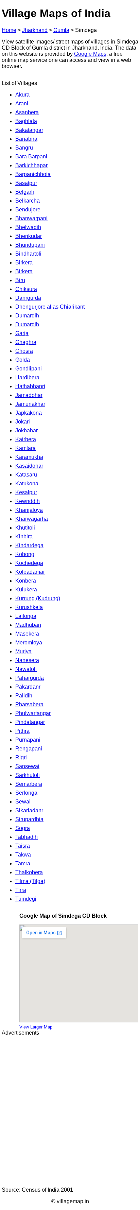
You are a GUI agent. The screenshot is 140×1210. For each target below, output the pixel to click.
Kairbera (25, 439)
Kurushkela (29, 607)
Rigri (21, 757)
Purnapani (27, 740)
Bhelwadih (28, 227)
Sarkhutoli (27, 775)
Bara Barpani (31, 156)
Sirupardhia (29, 819)
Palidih (23, 695)
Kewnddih (27, 501)
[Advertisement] (70, 1111)
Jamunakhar (30, 404)
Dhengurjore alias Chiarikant (50, 307)
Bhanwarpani (31, 218)
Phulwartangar (33, 713)
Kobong (24, 554)
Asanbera (27, 112)
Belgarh (24, 192)
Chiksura (26, 289)
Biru (20, 280)
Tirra (20, 890)
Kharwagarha (31, 519)
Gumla (61, 30)
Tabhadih (26, 837)
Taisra (22, 846)
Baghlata (26, 121)
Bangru (24, 148)
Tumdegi (25, 899)
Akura (22, 95)
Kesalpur (26, 492)
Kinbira (24, 536)
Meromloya (28, 642)
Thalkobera (29, 872)
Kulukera (26, 589)
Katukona (26, 483)
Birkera (24, 262)
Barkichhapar (31, 165)
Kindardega (29, 545)
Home (9, 30)
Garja (22, 333)
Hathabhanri (30, 386)
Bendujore (27, 209)
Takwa (23, 855)
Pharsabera (29, 704)
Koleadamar (30, 572)
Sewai (23, 802)
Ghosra (24, 351)
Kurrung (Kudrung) (37, 598)
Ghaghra (25, 342)
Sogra (22, 828)
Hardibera (27, 377)
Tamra (22, 863)
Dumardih (27, 315)
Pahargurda (29, 678)
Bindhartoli (28, 254)
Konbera (25, 581)
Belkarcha (27, 201)
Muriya (23, 651)
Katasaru (26, 475)
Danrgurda (28, 298)
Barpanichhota (33, 174)
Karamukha (29, 457)
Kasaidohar (29, 466)
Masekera (27, 634)
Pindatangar (30, 722)
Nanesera (27, 660)
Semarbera (28, 784)
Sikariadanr (29, 810)
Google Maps (90, 54)
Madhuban (28, 625)
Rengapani (28, 748)
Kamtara (25, 448)
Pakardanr (27, 687)
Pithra (22, 731)
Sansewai (27, 766)
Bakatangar (29, 130)
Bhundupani (30, 245)
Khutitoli (25, 528)
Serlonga (26, 793)
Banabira (26, 139)
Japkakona (28, 413)
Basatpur (26, 183)
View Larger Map (35, 1027)
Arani (21, 103)
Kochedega (29, 563)
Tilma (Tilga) (30, 881)
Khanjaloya (29, 510)
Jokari (22, 422)
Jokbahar (26, 430)
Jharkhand (35, 30)
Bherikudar (28, 236)
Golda (22, 360)
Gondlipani (28, 368)
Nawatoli (26, 669)
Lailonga (25, 616)
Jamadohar (28, 395)
